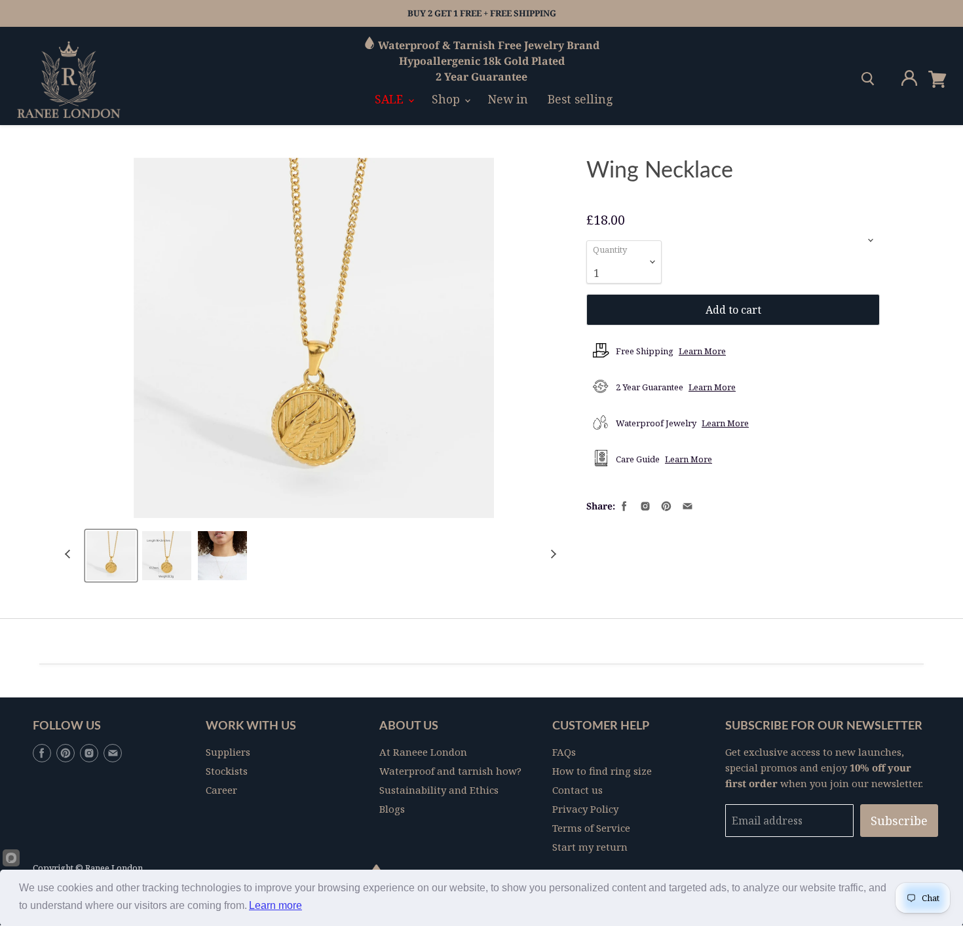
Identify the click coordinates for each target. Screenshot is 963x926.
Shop (447, 99)
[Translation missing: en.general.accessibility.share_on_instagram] (644, 505)
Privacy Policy (585, 808)
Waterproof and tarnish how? (450, 770)
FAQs (564, 751)
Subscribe (899, 820)
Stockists (227, 770)
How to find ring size (602, 770)
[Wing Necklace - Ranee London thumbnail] (111, 556)
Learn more (275, 905)
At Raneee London (423, 751)
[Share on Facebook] (623, 505)
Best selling (580, 99)
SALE (391, 99)
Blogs (392, 808)
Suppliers (228, 751)
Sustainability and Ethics (439, 789)
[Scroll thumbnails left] (69, 554)
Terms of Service (591, 827)
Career (221, 789)
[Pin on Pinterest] (665, 505)
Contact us (577, 789)
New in (508, 99)
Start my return (590, 846)
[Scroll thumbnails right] (551, 554)
